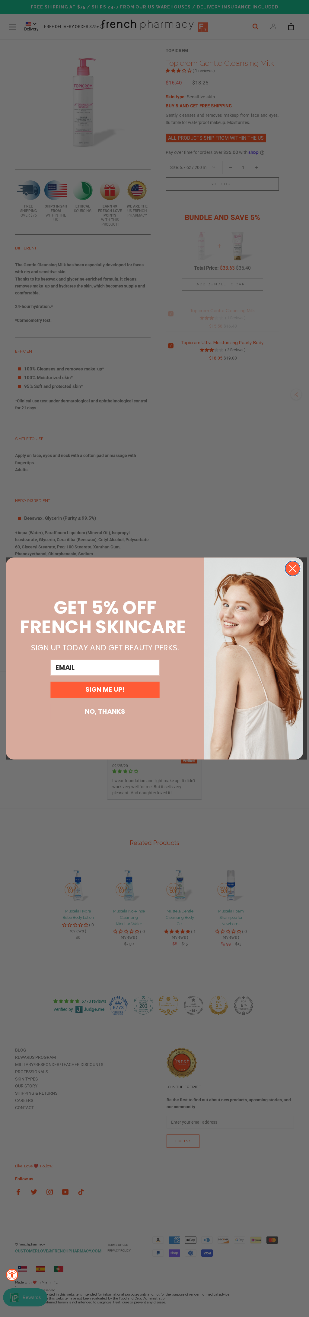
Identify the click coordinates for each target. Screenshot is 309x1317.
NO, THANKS (105, 711)
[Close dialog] (292, 568)
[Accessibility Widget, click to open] (12, 1275)
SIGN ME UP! (104, 689)
